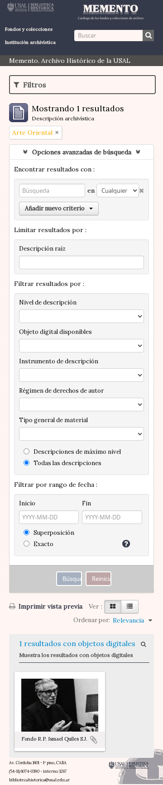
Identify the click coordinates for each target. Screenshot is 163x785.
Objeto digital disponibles (55, 332)
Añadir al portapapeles (93, 739)
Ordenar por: (91, 620)
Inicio (27, 503)
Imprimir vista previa (49, 606)
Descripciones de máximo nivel (76, 452)
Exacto (42, 544)
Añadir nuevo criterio (55, 208)
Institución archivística (30, 42)
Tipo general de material (53, 420)
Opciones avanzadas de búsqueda (81, 152)
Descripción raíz (42, 248)
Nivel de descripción (48, 302)
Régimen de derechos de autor (61, 391)
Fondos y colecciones (29, 29)
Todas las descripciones (66, 463)
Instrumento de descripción (58, 361)
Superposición (53, 533)
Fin (86, 503)
